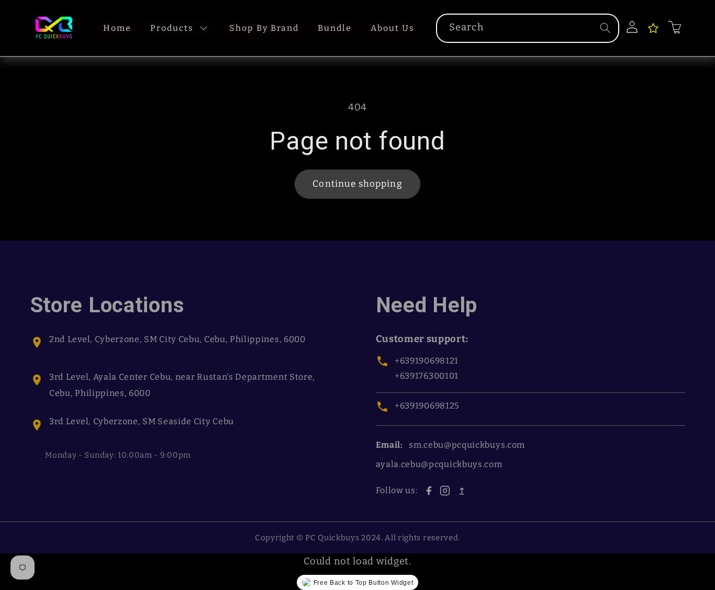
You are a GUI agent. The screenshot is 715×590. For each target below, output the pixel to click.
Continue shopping (357, 183)
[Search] (605, 28)
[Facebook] (428, 490)
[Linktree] (461, 490)
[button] (674, 27)
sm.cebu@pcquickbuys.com (467, 445)
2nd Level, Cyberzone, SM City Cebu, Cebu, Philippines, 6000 (177, 339)
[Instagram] (445, 490)
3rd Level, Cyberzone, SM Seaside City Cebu (141, 421)
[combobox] (527, 28)
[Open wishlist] (653, 28)
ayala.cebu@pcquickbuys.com (439, 464)
